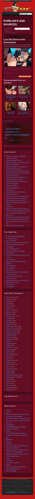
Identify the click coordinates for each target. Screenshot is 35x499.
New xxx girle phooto (12, 249)
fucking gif (9, 460)
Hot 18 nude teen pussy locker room (17, 196)
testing (8, 410)
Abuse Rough (10, 297)
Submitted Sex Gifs (12, 377)
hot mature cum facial (12, 462)
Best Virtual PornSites (24, 0)
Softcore (8, 371)
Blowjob (8, 314)
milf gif (8, 431)
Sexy (7, 366)
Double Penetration (12, 329)
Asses (8, 306)
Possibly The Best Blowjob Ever (10, 112)
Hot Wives (9, 347)
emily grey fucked (11, 238)
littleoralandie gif (11, 265)
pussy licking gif (11, 471)
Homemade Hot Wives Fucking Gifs (17, 242)
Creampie (9, 320)
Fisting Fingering (11, 333)
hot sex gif (9, 215)
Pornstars (9, 364)
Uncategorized (10, 387)
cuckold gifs (10, 286)
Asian (8, 304)
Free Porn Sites (23, 479)
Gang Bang (9, 337)
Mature (8, 356)
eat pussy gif (10, 190)
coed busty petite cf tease (14, 160)
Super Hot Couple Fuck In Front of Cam (24, 96)
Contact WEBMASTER (10, 492)
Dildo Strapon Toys (12, 327)
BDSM (8, 308)
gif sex (8, 464)
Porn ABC (15, 0)
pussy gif (9, 443)
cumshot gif (9, 425)
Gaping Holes (10, 339)
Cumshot (9, 322)
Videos (8, 389)
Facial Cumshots (11, 331)
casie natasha (10, 259)
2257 (18, 492)
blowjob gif (9, 439)
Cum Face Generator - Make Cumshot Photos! (24, 112)
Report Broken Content (25, 76)
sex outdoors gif (11, 240)
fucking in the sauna (12, 282)
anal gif (8, 441)
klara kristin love (11, 278)
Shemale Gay (10, 368)
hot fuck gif (9, 206)
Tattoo (8, 379)
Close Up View (10, 316)
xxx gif (8, 458)
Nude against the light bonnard (15, 236)
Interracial (9, 350)
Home (6, 28)
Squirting (9, 373)
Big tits (8, 312)
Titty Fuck (9, 385)
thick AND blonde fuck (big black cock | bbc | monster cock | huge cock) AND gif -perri (18, 420)
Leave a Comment (8, 121)
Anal (7, 301)
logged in (12, 140)
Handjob (8, 345)
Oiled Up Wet (10, 360)
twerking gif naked (11, 194)
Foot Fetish (9, 335)
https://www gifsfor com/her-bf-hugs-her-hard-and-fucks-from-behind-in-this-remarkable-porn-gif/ (18, 173)
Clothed (8, 318)
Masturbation (10, 354)
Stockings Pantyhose (12, 375)
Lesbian (8, 352)
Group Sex (9, 343)
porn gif (8, 412)
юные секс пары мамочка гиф (15, 213)
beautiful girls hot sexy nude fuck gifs (17, 280)
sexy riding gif (10, 268)
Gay (7, 341)
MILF (7, 358)
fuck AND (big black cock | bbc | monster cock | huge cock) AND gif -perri (17, 435)
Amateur (8, 299)
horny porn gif (10, 284)
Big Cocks (9, 310)
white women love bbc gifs (14, 276)
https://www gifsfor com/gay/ (15, 225)
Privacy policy (27, 492)
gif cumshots (10, 270)
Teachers (9, 381)
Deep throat (9, 324)
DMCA (21, 492)
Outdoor (8, 362)
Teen (7, 383)
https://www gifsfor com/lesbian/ (16, 192)
